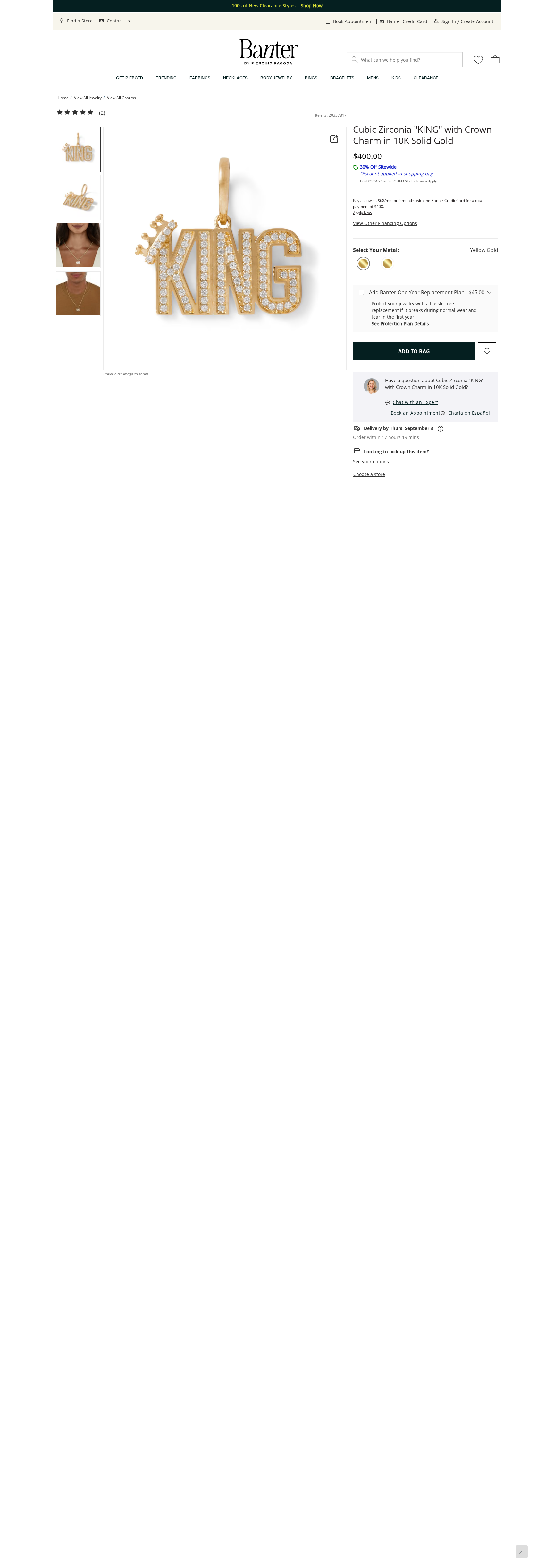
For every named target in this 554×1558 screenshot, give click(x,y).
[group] (78, 149)
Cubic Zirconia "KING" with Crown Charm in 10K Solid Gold (422, 135)
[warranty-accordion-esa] (489, 292)
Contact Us (118, 21)
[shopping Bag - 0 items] (495, 59)
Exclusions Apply (424, 181)
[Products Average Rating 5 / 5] (75, 112)
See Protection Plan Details (400, 324)
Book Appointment (353, 21)
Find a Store (80, 21)
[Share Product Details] (334, 139)
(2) (102, 113)
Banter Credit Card (407, 21)
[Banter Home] (269, 52)
